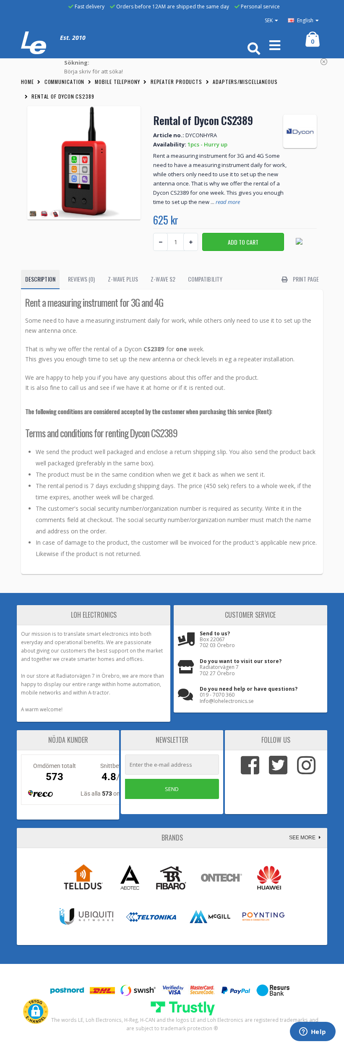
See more (303, 838)
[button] (35, 1011)
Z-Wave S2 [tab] (163, 278)
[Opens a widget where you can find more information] (312, 1032)
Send (172, 789)
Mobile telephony (117, 81)
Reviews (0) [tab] (81, 278)
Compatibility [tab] (205, 278)
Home (27, 81)
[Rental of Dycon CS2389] (84, 162)
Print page (305, 278)
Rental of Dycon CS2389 (62, 96)
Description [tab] (40, 278)
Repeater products (176, 81)
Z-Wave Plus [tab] (123, 278)
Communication (64, 81)
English (304, 20)
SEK (269, 20)
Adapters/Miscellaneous (245, 81)
